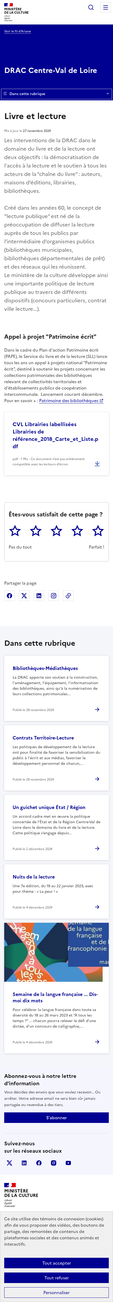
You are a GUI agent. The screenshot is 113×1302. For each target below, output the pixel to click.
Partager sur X (24, 595)
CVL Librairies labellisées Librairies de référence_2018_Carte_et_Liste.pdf (55, 435)
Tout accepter (56, 1263)
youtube (68, 1163)
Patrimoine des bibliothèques (68, 400)
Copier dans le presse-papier (68, 595)
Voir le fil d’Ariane (17, 31)
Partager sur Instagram (53, 595)
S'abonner (56, 1117)
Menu (105, 7)
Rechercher (91, 7)
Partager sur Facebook (9, 595)
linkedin (24, 1163)
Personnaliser (56, 1292)
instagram (53, 1163)
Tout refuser (56, 1278)
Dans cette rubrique (27, 94)
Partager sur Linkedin (39, 595)
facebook (39, 1163)
